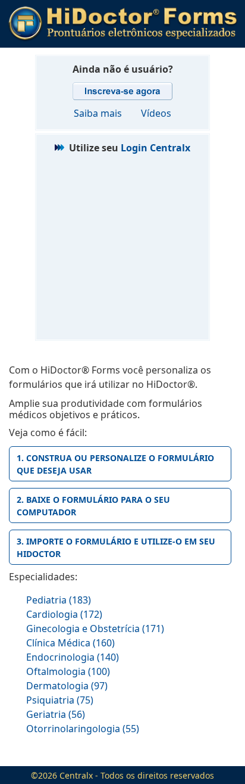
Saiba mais (98, 113)
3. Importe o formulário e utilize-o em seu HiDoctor (116, 547)
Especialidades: (43, 577)
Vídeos (156, 113)
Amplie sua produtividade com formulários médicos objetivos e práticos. (105, 409)
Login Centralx (155, 147)
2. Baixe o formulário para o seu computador (93, 506)
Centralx (76, 775)
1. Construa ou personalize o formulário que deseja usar (115, 464)
